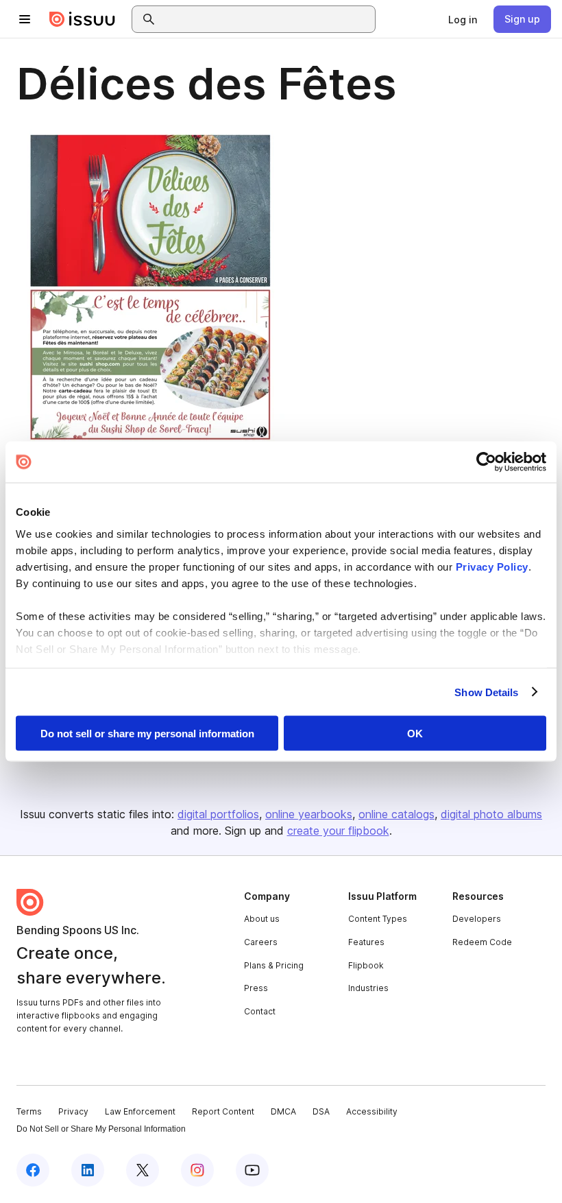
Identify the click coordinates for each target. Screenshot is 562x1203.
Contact (260, 1011)
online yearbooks (308, 814)
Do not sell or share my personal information (147, 733)
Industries (368, 988)
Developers (476, 919)
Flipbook (366, 965)
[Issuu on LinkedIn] (87, 1170)
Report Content (223, 1111)
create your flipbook (338, 830)
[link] (462, 19)
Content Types (377, 919)
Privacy (73, 1111)
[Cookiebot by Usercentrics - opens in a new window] (486, 462)
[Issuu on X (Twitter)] (142, 1170)
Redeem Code (482, 942)
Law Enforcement (140, 1111)
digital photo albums (491, 814)
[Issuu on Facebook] (32, 1170)
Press (256, 988)
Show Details (486, 692)
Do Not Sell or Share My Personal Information (101, 1129)
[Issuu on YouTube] (252, 1170)
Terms (29, 1111)
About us (262, 919)
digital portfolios (218, 814)
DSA (321, 1111)
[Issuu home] (82, 19)
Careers (261, 942)
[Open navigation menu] (24, 19)
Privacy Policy (492, 566)
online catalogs (396, 814)
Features (366, 942)
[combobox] (265, 19)
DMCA (283, 1111)
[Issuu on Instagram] (197, 1170)
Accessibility (372, 1111)
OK (415, 733)
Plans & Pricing (274, 965)
